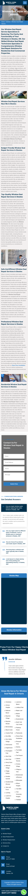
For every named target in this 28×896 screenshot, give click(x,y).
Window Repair (7, 833)
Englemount (9, 747)
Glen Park (8, 756)
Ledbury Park (19, 707)
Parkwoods (19, 733)
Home (3, 21)
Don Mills (8, 736)
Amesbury (8, 702)
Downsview (9, 744)
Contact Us (6, 846)
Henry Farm (9, 762)
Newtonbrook (19, 719)
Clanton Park (9, 733)
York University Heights (19, 794)
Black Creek (9, 730)
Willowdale (19, 780)
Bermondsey (9, 726)
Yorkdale (18, 799)
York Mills (18, 788)
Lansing (8, 792)
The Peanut (19, 755)
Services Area (6, 843)
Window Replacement (9, 839)
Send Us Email (10, 866)
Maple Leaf (19, 710)
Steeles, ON (9, 873)
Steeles (8, 21)
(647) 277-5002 (10, 859)
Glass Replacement (8, 836)
